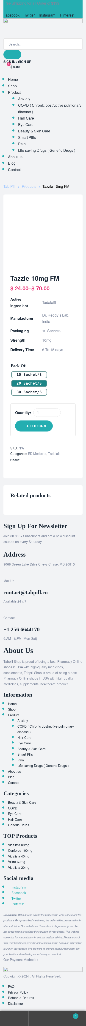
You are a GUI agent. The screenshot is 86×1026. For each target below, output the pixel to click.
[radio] (29, 374)
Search (43, 1018)
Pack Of (18, 365)
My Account (14, 1018)
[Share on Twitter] (28, 460)
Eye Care (24, 743)
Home (12, 703)
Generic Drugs (18, 825)
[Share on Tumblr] (38, 460)
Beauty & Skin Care (31, 748)
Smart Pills (25, 754)
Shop (12, 709)
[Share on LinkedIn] (33, 460)
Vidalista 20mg (18, 867)
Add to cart (36, 426)
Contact (13, 782)
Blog (11, 777)
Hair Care (24, 737)
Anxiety (22, 720)
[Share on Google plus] (42, 460)
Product (13, 715)
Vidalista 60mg (18, 845)
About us (14, 771)
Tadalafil (54, 453)
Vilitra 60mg (16, 861)
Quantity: (23, 412)
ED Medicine (37, 453)
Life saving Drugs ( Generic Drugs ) (43, 765)
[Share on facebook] (23, 460)
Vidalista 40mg (18, 856)
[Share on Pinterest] (47, 460)
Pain (20, 760)
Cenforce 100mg (20, 850)
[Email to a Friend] (52, 460)
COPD (12, 808)
